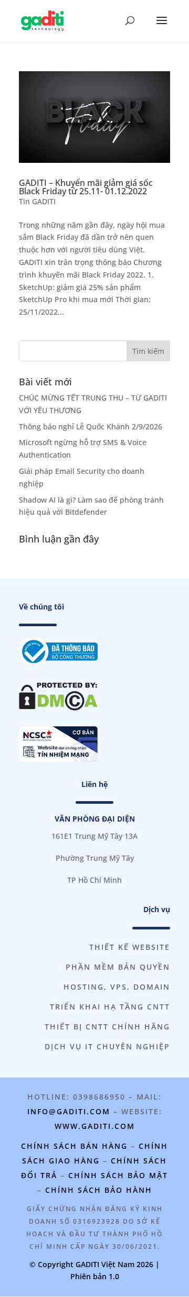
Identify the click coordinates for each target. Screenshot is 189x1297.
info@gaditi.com (68, 1111)
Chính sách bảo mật (118, 1175)
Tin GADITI (37, 201)
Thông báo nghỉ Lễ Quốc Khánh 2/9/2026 (90, 426)
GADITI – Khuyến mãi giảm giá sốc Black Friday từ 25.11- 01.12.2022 (86, 187)
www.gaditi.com (95, 1126)
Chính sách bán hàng (74, 1146)
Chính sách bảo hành (98, 1190)
